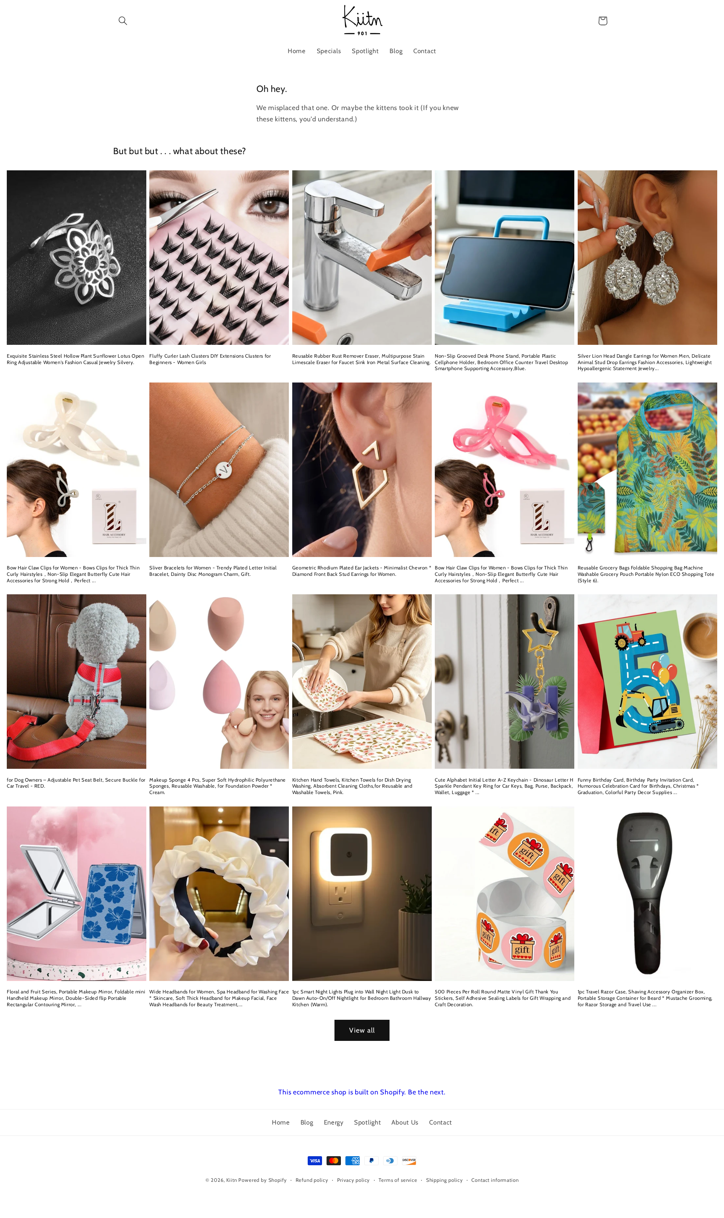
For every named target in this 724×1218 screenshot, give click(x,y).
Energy (334, 1122)
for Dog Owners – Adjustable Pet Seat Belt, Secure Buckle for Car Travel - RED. (76, 783)
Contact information (494, 1180)
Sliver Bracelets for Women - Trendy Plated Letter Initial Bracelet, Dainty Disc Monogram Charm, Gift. (212, 571)
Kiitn (231, 1180)
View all (362, 1030)
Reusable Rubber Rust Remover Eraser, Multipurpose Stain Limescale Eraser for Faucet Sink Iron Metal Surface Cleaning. (361, 359)
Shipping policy (444, 1180)
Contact (440, 1122)
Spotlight (367, 1122)
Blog (307, 1122)
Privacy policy (353, 1180)
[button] (123, 21)
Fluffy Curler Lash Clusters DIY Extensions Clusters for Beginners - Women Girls (210, 359)
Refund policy (312, 1180)
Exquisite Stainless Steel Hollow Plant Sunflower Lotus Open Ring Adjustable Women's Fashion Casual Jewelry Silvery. (75, 359)
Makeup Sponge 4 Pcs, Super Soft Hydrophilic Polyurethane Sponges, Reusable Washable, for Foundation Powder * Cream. (217, 786)
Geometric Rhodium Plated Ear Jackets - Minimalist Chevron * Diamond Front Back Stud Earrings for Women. (361, 571)
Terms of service (398, 1180)
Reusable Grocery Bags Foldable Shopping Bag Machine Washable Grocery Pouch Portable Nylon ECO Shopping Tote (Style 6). (646, 574)
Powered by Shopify (262, 1180)
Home (281, 1122)
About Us (405, 1122)
